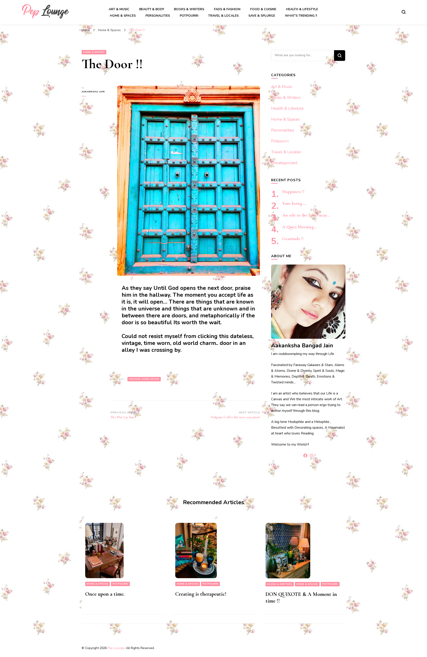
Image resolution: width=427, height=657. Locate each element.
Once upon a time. (105, 594)
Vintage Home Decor (144, 379)
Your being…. (294, 203)
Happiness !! (293, 191)
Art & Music (119, 9)
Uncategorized (284, 162)
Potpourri (189, 16)
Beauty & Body (151, 9)
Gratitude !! (293, 238)
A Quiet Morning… (299, 227)
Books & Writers (189, 9)
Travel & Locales (223, 16)
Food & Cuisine (263, 9)
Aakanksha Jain (93, 91)
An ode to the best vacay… (306, 215)
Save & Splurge (261, 16)
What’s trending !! (301, 16)
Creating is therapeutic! (200, 594)
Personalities (157, 16)
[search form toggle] (404, 12)
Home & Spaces (123, 16)
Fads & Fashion (227, 9)
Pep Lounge (116, 648)
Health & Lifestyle (302, 9)
